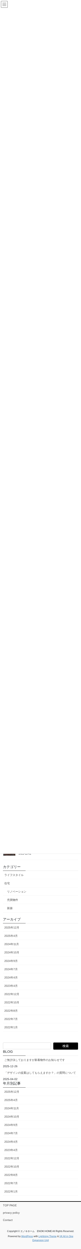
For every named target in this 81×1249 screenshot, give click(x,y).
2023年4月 (11, 985)
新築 (10, 908)
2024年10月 (11, 952)
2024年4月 (11, 977)
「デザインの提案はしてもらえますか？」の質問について (40, 1072)
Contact (8, 1220)
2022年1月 (11, 1027)
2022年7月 (11, 1019)
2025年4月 (11, 935)
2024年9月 (11, 960)
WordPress (27, 1236)
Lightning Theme (48, 1236)
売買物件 (12, 899)
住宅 (7, 883)
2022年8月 (11, 1010)
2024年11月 (11, 944)
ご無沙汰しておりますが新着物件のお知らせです (34, 1059)
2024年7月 (11, 969)
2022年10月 (11, 1002)
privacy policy (11, 1212)
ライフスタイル (14, 875)
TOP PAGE (10, 1205)
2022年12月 (11, 994)
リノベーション (16, 891)
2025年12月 (11, 927)
